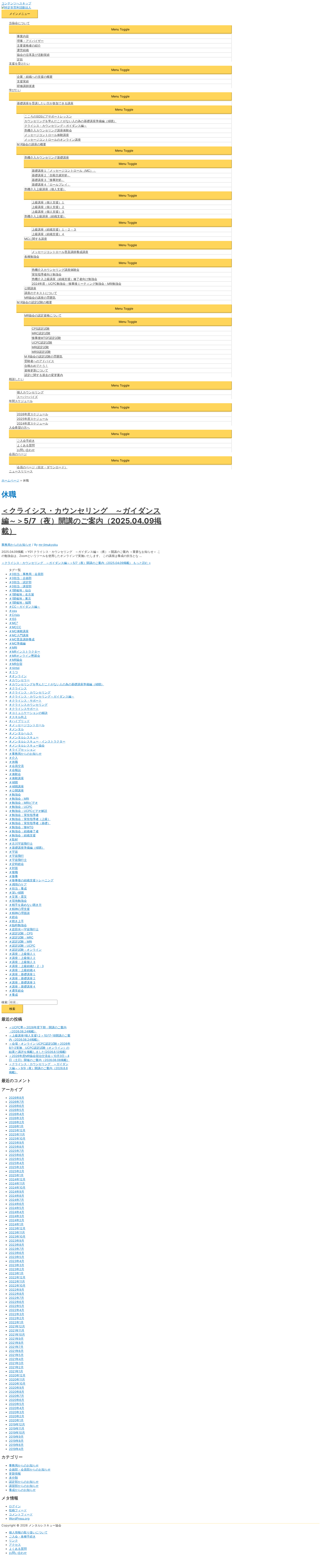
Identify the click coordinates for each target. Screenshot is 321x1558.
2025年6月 (16, 1155)
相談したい (16, 379)
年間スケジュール (21, 401)
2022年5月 (16, 1306)
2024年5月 (16, 1208)
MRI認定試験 (40, 347)
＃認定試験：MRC (21, 937)
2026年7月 (16, 1102)
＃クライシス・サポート (25, 700)
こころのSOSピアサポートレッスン (48, 116)
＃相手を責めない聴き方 (25, 905)
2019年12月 (17, 1424)
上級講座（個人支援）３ (48, 211)
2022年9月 (16, 1289)
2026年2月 (16, 1122)
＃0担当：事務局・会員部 (26, 574)
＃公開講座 (16, 790)
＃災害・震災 (18, 896)
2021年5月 (16, 1355)
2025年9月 (16, 1142)
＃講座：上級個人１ (22, 954)
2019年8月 (16, 1441)
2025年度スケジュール (32, 419)
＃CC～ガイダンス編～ (24, 606)
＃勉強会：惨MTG (21, 827)
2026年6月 (16, 1106)
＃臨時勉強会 (18, 925)
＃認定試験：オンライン (25, 950)
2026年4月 (16, 1114)
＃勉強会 (15, 794)
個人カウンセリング (30, 392)
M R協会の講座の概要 (31, 144)
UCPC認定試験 (42, 342)
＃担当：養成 (18, 888)
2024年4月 (16, 1212)
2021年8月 (16, 1343)
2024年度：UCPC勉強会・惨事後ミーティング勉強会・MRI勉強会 (76, 284)
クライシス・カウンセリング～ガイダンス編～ (55, 126)
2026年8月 (16, 1097)
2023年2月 (16, 1269)
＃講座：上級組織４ (22, 970)
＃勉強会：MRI (19, 798)
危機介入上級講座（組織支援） (45, 216)
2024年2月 (16, 1220)
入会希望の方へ (19, 427)
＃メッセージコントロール (27, 725)
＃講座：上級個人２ (22, 958)
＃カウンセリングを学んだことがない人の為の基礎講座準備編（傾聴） (56, 684)
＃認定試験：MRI (20, 941)
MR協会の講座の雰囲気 (40, 297)
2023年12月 (17, 1228)
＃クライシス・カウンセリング (30, 692)
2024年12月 (17, 1179)
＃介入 (13, 758)
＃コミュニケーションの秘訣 (28, 713)
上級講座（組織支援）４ (48, 234)
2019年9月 (16, 1436)
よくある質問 (26, 445)
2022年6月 (16, 1302)
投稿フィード (18, 1510)
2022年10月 (17, 1285)
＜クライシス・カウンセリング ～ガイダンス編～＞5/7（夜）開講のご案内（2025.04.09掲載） (81, 521)
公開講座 (30, 288)
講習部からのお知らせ (24, 1486)
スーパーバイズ (27, 397)
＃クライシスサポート (24, 709)
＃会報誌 (15, 770)
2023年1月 (16, 1273)
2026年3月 (16, 1118)
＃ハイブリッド (19, 721)
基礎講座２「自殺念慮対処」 (51, 175)
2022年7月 (16, 1298)
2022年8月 (16, 1294)
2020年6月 (16, 1400)
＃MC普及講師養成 (22, 639)
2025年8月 (16, 1146)
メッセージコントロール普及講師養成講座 (60, 252)
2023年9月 (16, 1240)
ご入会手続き (26, 441)
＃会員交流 (16, 766)
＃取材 (13, 839)
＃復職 (13, 872)
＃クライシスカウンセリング (28, 705)
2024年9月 (16, 1191)
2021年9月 (16, 1338)
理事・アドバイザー (30, 41)
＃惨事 (13, 876)
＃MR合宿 (15, 664)
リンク (13, 1540)
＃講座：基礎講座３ (22, 982)
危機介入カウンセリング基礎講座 (46, 157)
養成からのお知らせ (22, 1490)
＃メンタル (16, 729)
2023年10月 (17, 1236)
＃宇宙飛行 (16, 856)
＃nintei (14, 668)
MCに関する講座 (35, 239)
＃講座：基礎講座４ (22, 986)
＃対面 (13, 868)
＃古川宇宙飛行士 (21, 843)
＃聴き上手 (16, 921)
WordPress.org (19, 1518)
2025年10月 (17, 1138)
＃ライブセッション (22, 749)
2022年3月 (16, 1314)
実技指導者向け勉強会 (46, 274)
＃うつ (13, 672)
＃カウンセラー (19, 680)
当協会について (19, 23)
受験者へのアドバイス (39, 361)
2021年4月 (16, 1359)
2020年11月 (17, 1379)
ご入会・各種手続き (22, 1536)
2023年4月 (16, 1261)
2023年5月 (16, 1257)
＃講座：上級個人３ (22, 962)
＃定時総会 (16, 864)
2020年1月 (16, 1420)
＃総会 (13, 917)
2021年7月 (16, 1347)
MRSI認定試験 (41, 352)
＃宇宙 (13, 852)
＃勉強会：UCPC (20, 807)
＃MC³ (13, 623)
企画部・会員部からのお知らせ (30, 1469)
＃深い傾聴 (16, 892)
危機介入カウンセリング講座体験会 (48, 130)
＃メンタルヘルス (21, 733)
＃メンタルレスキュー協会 (27, 745)
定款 (20, 59)
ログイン (15, 1506)
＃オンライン (18, 676)
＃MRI (13, 647)
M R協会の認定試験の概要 (34, 302)
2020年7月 (16, 1396)
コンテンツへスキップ (16, 3)
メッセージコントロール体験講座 (46, 135)
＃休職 (13, 762)
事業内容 (23, 36)
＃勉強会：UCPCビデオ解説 (28, 811)
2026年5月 (16, 1110)
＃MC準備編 (17, 643)
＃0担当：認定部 (20, 582)
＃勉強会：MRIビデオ (23, 803)
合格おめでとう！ (36, 366)
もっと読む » (76, 563)
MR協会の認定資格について (42, 315)
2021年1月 (16, 1371)
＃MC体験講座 (19, 631)
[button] (120, 29)
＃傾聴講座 (16, 786)
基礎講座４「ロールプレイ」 (51, 184)
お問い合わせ (26, 450)
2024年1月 (16, 1224)
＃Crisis (14, 615)
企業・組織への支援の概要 (35, 77)
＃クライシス (18, 688)
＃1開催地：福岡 (20, 602)
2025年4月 (16, 1163)
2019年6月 (16, 1445)
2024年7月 (16, 1200)
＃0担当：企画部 (20, 578)
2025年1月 (16, 1175)
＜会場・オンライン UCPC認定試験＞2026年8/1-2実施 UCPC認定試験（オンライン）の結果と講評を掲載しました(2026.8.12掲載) (39, 1048)
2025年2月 (16, 1171)
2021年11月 (16, 1330)
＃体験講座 (16, 778)
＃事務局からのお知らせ (25, 754)
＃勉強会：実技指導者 (24, 815)
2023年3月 (16, 1265)
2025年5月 (16, 1159)
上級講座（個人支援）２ (48, 207)
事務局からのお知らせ (16, 544)
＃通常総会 (16, 990)
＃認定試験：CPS (21, 933)
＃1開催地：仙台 (20, 590)
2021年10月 (17, 1334)
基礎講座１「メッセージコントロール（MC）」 (64, 170)
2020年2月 (16, 1416)
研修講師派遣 (26, 86)
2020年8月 (16, 1392)
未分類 (13, 1477)
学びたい (15, 90)
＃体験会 (15, 774)
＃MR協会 (15, 660)
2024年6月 (16, 1204)
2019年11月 (16, 1428)
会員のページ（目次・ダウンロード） (42, 467)
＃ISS (12, 619)
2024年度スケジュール (32, 423)
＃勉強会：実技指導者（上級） (30, 819)
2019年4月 (16, 1449)
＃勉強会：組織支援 (22, 835)
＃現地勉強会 (18, 901)
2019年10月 (17, 1432)
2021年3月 (16, 1363)
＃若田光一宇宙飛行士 (24, 929)
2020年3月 (16, 1412)
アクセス (15, 1544)
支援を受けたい (19, 63)
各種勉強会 (31, 256)
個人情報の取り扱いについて (28, 1532)
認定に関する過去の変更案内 (43, 375)
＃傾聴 (13, 782)
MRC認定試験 (41, 333)
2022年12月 (17, 1277)
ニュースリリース (21, 471)
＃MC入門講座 (19, 635)
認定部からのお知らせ (24, 1482)
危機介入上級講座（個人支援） (45, 189)
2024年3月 (16, 1216)
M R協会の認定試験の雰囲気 (43, 356)
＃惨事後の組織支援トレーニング (31, 880)
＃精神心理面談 (19, 913)
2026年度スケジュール (32, 414)
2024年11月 (17, 1183)
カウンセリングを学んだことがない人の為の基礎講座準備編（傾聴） (70, 121)
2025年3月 (16, 1167)
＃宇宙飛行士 (18, 860)
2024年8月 (16, 1196)
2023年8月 (16, 1245)
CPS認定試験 (41, 328)
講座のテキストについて (40, 293)
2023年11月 (17, 1232)
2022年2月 (16, 1318)
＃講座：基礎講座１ (22, 974)
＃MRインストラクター (24, 651)
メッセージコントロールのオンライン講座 (52, 139)
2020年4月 (16, 1408)
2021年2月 (16, 1367)
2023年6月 (16, 1253)
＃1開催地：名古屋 (21, 594)
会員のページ (18, 454)
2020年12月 (17, 1375)
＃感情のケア (18, 884)
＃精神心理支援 (19, 909)
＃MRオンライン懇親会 (24, 656)
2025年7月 (16, 1151)
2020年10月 (17, 1383)
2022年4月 (16, 1310)
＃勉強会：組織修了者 (24, 831)
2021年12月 (17, 1326)
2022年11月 (17, 1281)
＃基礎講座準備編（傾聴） (27, 847)
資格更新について (36, 370)
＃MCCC (15, 627)
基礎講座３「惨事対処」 (48, 180)
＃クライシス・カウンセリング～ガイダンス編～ (41, 696)
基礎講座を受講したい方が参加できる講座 (45, 103)
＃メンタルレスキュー (24, 737)
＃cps (13, 611)
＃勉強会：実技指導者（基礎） (30, 823)
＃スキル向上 (18, 717)
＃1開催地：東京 (20, 598)
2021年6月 (16, 1351)
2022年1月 (16, 1322)
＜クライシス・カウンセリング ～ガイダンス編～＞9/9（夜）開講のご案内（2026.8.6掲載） (38, 1068)
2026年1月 (16, 1126)
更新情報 (15, 1473)
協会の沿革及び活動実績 (33, 55)
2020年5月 (16, 1404)
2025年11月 (17, 1134)
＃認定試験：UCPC (22, 945)
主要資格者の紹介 (29, 45)
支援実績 (23, 81)
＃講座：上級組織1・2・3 (26, 966)
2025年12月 (17, 1130)
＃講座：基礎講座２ (22, 978)
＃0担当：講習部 (20, 586)
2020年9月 (16, 1387)
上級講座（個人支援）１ (48, 202)
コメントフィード (21, 1514)
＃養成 (13, 994)
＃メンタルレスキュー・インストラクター (37, 741)
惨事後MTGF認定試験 (46, 338)
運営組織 (23, 50)
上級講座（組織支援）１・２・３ (54, 229)
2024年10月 (17, 1187)
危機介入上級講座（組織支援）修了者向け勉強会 (64, 279)
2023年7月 (16, 1249)
